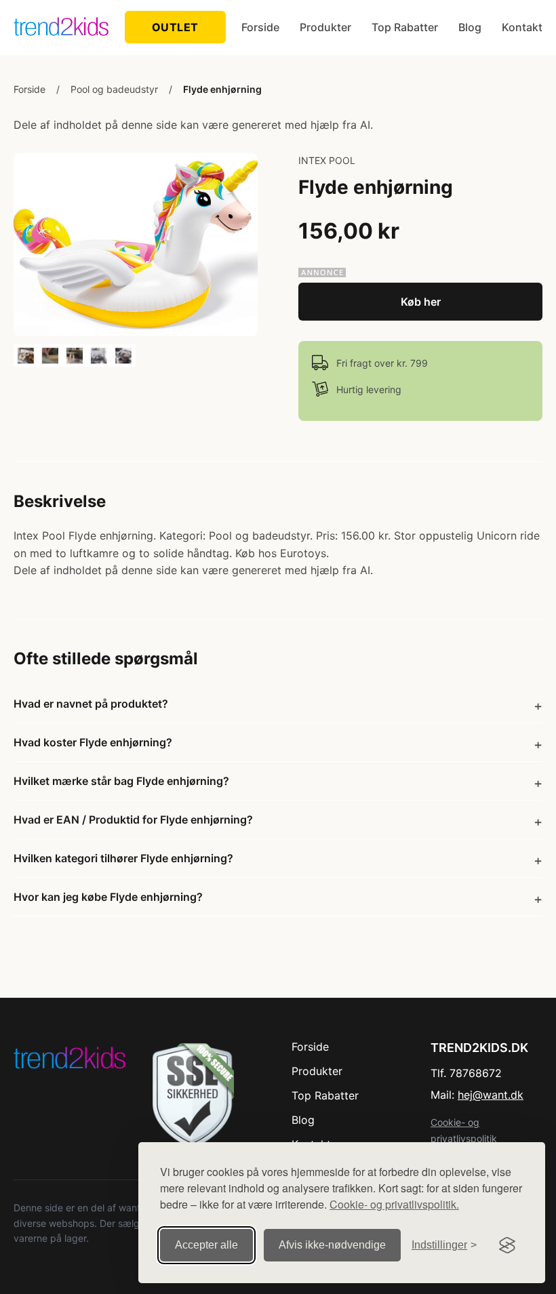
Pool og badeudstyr (114, 89)
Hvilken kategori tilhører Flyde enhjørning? (123, 858)
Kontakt (522, 27)
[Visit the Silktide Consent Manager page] (507, 1245)
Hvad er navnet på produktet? (91, 703)
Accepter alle (206, 1245)
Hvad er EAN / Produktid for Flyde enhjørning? (133, 819)
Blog (469, 27)
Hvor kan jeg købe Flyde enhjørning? (108, 897)
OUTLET (175, 27)
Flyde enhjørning (222, 89)
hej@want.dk (490, 1094)
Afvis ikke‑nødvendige (332, 1245)
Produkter (325, 27)
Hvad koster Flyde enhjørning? (93, 742)
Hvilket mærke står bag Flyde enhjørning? (121, 781)
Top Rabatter (405, 27)
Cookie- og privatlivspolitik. (394, 1204)
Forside (260, 27)
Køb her (421, 301)
